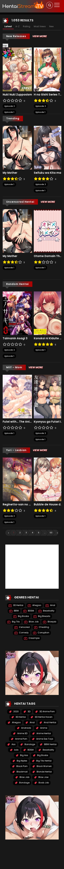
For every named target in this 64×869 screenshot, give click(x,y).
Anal (52, 605)
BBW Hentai (50, 744)
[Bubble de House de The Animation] (48, 479)
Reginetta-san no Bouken (17, 504)
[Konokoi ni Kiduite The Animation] (48, 313)
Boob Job (43, 782)
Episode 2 (9, 106)
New (51, 26)
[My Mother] (17, 147)
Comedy (23, 632)
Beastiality (48, 610)
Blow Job (33, 621)
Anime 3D (22, 733)
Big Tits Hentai (44, 760)
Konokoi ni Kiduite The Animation (48, 338)
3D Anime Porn (47, 711)
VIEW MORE (39, 36)
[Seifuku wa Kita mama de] (48, 147)
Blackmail (22, 771)
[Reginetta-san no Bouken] (17, 479)
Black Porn (22, 766)
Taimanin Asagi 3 (15, 338)
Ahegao (36, 605)
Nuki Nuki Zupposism (17, 94)
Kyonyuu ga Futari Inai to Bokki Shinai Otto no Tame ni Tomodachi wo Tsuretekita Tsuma (48, 421)
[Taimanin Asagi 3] (17, 313)
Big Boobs (23, 616)
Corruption (43, 632)
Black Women (44, 766)
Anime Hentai (43, 733)
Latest (8, 26)
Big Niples (21, 760)
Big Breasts (44, 616)
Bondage (24, 782)
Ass (13, 744)
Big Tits (15, 621)
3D (28, 711)
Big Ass (24, 755)
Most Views (40, 26)
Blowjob (51, 621)
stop (3, 45)
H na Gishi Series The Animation (48, 94)
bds (16, 749)
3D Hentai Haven (43, 716)
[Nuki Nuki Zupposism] (17, 69)
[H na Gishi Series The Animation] (48, 69)
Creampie (33, 638)
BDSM (30, 610)
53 (51, 532)
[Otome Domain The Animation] (48, 231)
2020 (16, 711)
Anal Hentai (49, 722)
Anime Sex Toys (44, 738)
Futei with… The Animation (17, 421)
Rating (26, 26)
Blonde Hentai (44, 771)
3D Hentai (18, 605)
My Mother (10, 172)
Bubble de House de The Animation (48, 504)
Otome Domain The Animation (48, 256)
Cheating (43, 627)
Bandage (29, 744)
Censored (24, 627)
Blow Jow (43, 777)
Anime (43, 727)
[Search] (49, 5)
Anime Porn (21, 738)
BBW (16, 610)
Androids (26, 727)
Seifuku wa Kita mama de (48, 172)
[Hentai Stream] (23, 5)
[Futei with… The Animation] (17, 396)
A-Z (17, 26)
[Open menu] (57, 5)
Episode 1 (9, 112)
